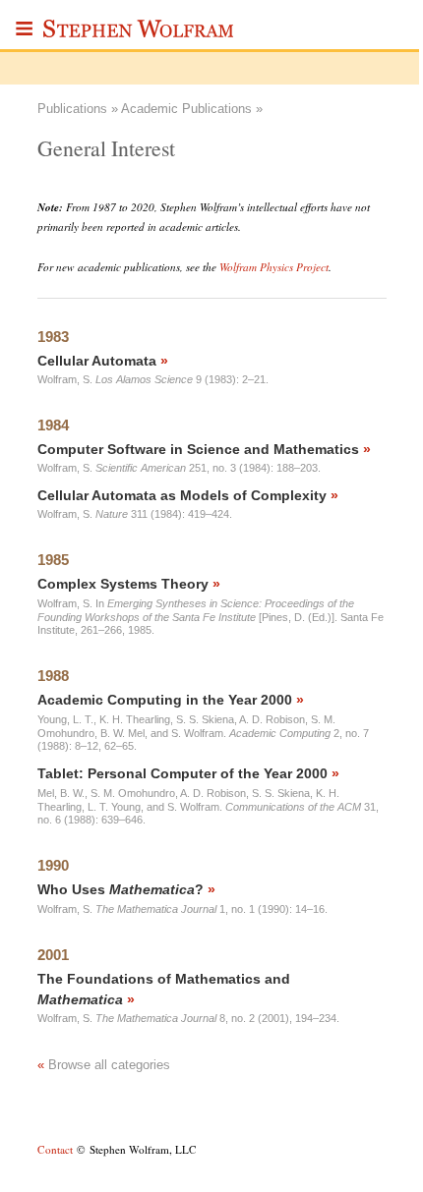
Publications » (77, 108)
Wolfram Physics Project (274, 266)
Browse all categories (103, 1064)
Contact (55, 1149)
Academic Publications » (192, 108)
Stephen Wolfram (139, 34)
